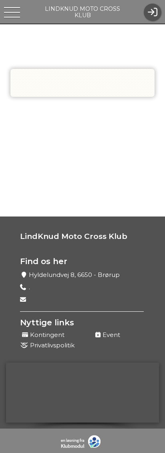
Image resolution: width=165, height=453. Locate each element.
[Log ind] (152, 12)
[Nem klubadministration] (83, 442)
